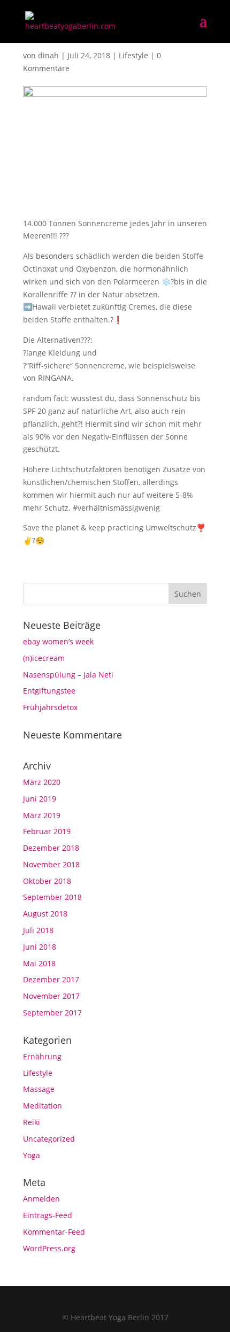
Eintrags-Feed (47, 1215)
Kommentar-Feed (54, 1232)
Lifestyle (133, 55)
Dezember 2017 (51, 979)
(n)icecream (44, 658)
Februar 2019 (47, 831)
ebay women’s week (58, 641)
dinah (48, 55)
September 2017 (52, 1012)
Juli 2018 (38, 930)
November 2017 (51, 996)
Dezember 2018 (51, 848)
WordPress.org (49, 1248)
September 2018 (52, 897)
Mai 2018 (39, 963)
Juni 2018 (39, 947)
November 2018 (51, 864)
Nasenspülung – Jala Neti (68, 674)
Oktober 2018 (47, 881)
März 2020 (41, 782)
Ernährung (42, 1056)
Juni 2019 (39, 799)
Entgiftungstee (49, 691)
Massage (39, 1089)
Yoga (31, 1155)
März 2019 (41, 815)
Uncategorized (49, 1139)
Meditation (42, 1105)
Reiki (31, 1122)
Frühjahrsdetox (50, 707)
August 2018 (45, 913)
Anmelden (41, 1199)
